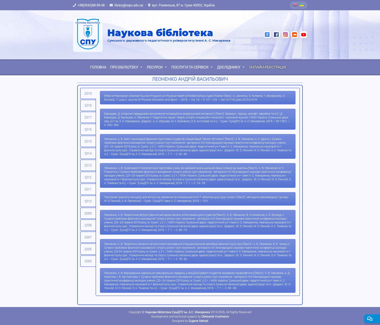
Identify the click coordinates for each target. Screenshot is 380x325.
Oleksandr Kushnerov (215, 316)
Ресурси (155, 67)
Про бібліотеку (124, 67)
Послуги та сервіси (189, 67)
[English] (295, 4)
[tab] (88, 93)
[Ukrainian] (302, 4)
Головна (98, 67)
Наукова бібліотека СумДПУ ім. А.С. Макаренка (177, 312)
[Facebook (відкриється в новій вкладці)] (276, 34)
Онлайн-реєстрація (267, 67)
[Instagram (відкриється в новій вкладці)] (285, 34)
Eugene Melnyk (198, 321)
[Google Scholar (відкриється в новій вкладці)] (267, 34)
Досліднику (228, 67)
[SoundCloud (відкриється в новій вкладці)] (294, 34)
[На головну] (88, 34)
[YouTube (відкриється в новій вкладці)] (303, 34)
